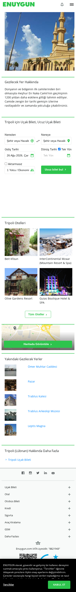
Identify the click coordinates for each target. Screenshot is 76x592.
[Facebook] (23, 474)
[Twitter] (38, 474)
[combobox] (20, 141)
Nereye (45, 134)
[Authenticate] (71, 4)
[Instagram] (30, 474)
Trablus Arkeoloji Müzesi (44, 411)
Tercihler (8, 584)
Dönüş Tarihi (49, 149)
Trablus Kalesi (37, 396)
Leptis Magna (36, 426)
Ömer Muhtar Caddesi (42, 366)
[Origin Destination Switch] (38, 141)
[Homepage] (18, 4)
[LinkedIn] (45, 474)
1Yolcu (18, 170)
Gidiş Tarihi (12, 149)
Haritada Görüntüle (37, 344)
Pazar (31, 381)
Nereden (10, 134)
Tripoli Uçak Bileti (19, 460)
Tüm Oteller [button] (36, 314)
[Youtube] (53, 474)
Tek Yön (48, 155)
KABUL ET (59, 584)
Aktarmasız (15, 164)
